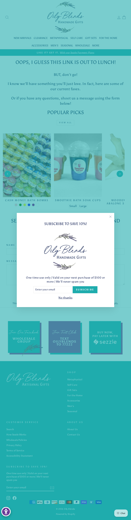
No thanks (65, 297)
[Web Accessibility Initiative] (6, 512)
